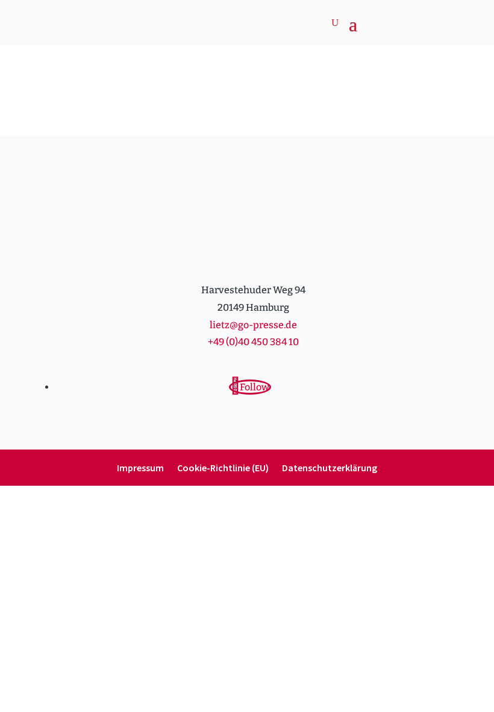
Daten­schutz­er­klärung (329, 468)
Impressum (140, 468)
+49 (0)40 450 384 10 (253, 342)
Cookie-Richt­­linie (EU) (223, 468)
